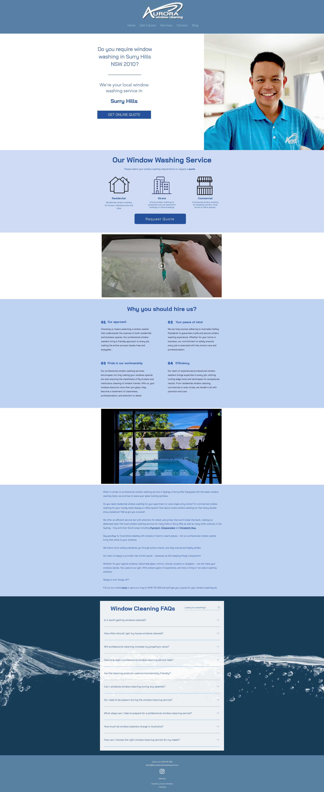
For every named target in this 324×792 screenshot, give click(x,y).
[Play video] (162, 266)
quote (192, 169)
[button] (167, 25)
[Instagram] (162, 771)
